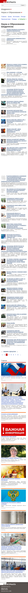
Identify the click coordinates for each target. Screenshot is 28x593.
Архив (10, 16)
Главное (3, 16)
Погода (23, 16)
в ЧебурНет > (22, 19)
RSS (10, 591)
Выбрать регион (4, 589)
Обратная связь (4, 588)
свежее (6, 351)
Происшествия (5, 19)
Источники (16, 16)
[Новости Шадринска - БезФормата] (8, 1)
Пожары (14, 19)
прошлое (12, 351)
